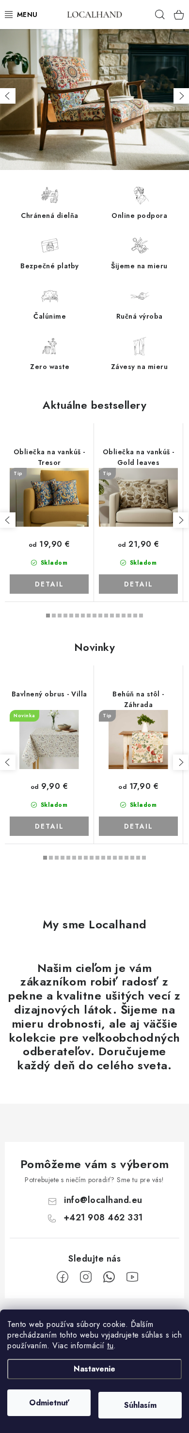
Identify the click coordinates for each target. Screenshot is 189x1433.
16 (141, 615)
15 (135, 615)
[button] (8, 96)
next (181, 520)
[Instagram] (86, 1277)
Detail (49, 584)
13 (124, 615)
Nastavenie (94, 1368)
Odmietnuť (49, 1402)
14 (129, 615)
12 (118, 615)
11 (112, 615)
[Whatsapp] (109, 1277)
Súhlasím (140, 1405)
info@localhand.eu (103, 1200)
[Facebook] (62, 1277)
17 (144, 858)
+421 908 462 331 (103, 1217)
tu (110, 1345)
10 (106, 615)
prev (8, 520)
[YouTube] (132, 1277)
